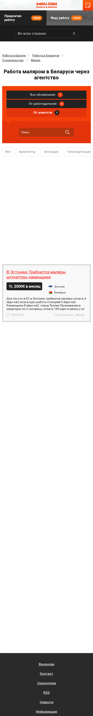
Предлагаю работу (22, 18)
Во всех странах (32, 33)
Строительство (13, 60)
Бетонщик (51, 151)
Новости (46, 702)
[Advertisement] (46, 209)
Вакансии (46, 664)
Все (7, 151)
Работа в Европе (14, 55)
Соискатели (46, 683)
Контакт (46, 674)
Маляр (35, 60)
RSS (46, 693)
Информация (46, 712)
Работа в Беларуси (45, 55)
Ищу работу (65, 18)
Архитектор (27, 151)
